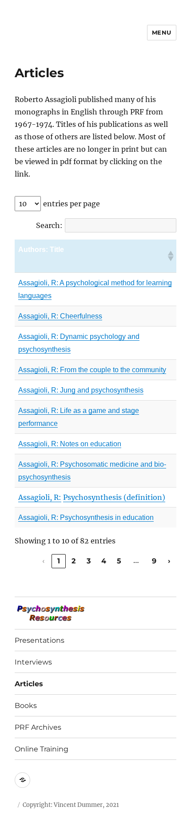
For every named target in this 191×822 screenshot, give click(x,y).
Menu (161, 32)
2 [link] (74, 561)
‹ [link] (43, 561)
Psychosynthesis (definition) (114, 497)
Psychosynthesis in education (106, 517)
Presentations (39, 640)
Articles (29, 684)
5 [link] (119, 561)
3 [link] (89, 561)
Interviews (33, 662)
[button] (170, 256)
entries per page (71, 203)
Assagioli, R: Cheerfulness (60, 316)
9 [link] (154, 561)
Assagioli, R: (38, 410)
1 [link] (58, 561)
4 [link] (104, 561)
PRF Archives (38, 727)
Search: (49, 225)
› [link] (169, 561)
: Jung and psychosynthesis (99, 390)
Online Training (41, 749)
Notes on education (89, 444)
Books (26, 705)
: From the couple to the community (111, 370)
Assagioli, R (37, 336)
